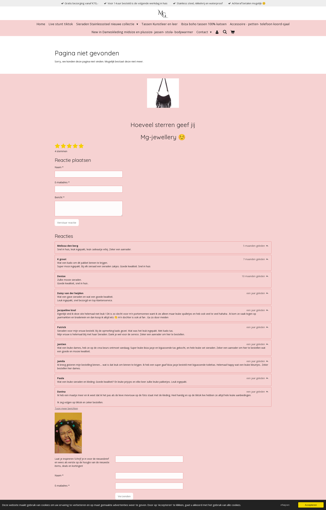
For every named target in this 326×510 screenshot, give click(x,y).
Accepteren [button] (311, 504)
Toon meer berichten (66, 408)
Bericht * (60, 197)
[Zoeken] (225, 32)
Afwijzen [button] (284, 504)
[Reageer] (267, 245)
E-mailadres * (62, 182)
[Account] (217, 32)
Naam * (59, 167)
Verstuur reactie (66, 222)
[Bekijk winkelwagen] (232, 32)
